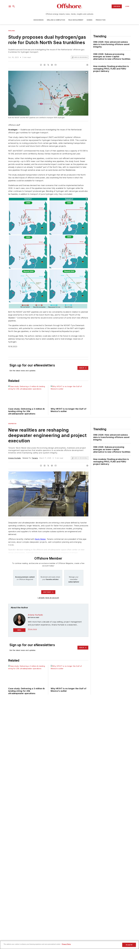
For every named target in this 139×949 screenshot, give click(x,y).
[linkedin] (45, 65)
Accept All (129, 945)
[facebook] (41, 65)
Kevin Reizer (40, 539)
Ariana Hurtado (14, 458)
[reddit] (52, 65)
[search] (13, 6)
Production (101, 20)
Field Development (75, 20)
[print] (87, 65)
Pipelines (11, 30)
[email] (56, 65)
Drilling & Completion (56, 20)
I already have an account (48, 598)
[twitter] (48, 65)
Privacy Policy (66, 944)
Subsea (89, 20)
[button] (9, 6)
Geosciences (38, 20)
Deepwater (12, 423)
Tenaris (35, 458)
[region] (69, 945)
